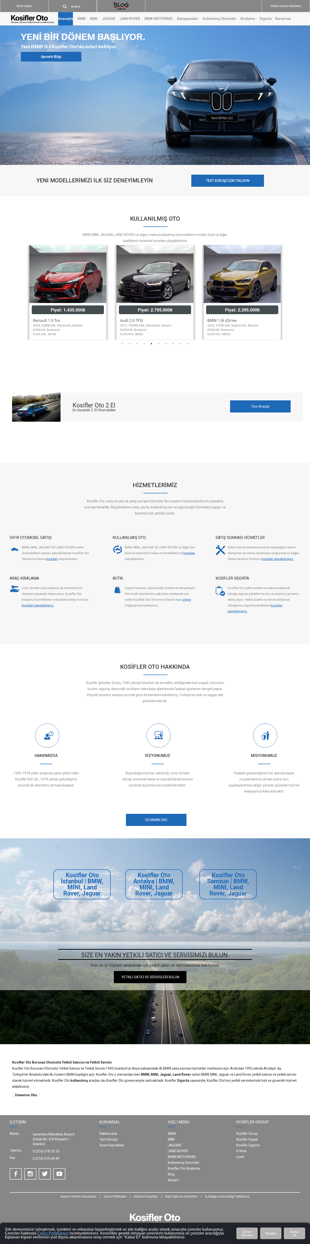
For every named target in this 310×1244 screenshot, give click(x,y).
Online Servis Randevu (286, 6)
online (186, 599)
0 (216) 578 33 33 (46, 1151)
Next (289, 292)
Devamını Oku (26, 1095)
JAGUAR (174, 1145)
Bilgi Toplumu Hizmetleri (181, 1196)
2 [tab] (129, 343)
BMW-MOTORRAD (182, 1157)
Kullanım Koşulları (146, 1196)
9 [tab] (180, 343)
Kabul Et (294, 1233)
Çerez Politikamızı (53, 1233)
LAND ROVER (178, 1151)
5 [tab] (151, 343)
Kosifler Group (247, 1133)
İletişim (173, 1180)
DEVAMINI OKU (156, 820)
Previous (20, 292)
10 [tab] (187, 343)
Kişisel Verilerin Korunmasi (78, 1196)
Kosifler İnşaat (247, 1139)
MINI (171, 1139)
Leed (240, 1157)
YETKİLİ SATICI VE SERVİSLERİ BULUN (150, 977)
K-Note (241, 1151)
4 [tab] (144, 343)
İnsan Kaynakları (111, 1145)
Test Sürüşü (108, 1139)
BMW (172, 1133)
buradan (52, 559)
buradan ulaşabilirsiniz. (278, 559)
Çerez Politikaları (115, 1196)
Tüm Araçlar (260, 406)
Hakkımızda (108, 1133)
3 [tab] (136, 343)
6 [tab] (158, 343)
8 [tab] (173, 343)
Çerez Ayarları (247, 1233)
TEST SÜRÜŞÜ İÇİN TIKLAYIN (227, 181)
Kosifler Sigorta (248, 1145)
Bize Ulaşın (24, 6)
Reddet (270, 1233)
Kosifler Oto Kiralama (184, 1168)
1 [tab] (122, 343)
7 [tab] (165, 343)
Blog (171, 1174)
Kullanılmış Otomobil (219, 19)
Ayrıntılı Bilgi (51, 57)
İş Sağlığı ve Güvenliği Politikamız (227, 1196)
